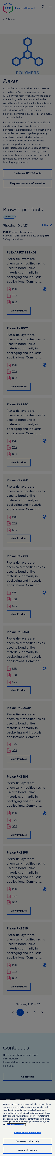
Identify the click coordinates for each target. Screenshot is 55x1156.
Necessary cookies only (27, 1141)
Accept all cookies (27, 1150)
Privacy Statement (16, 1125)
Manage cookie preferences (27, 1133)
